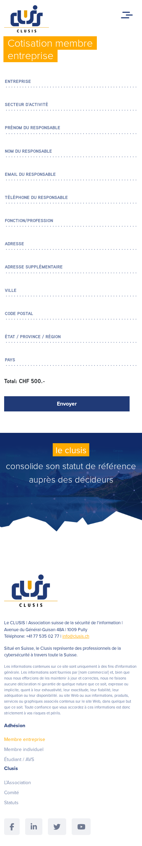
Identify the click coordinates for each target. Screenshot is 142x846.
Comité (11, 792)
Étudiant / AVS (19, 759)
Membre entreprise (24, 739)
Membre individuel (23, 749)
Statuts (11, 802)
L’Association (17, 782)
